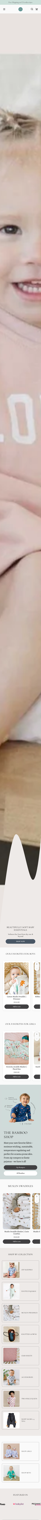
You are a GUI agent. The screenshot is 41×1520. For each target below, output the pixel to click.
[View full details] (16, 978)
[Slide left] (36, 968)
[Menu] (4, 9)
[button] (32, 9)
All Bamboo (20, 1173)
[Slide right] (36, 964)
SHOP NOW (20, 941)
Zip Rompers (20, 1167)
